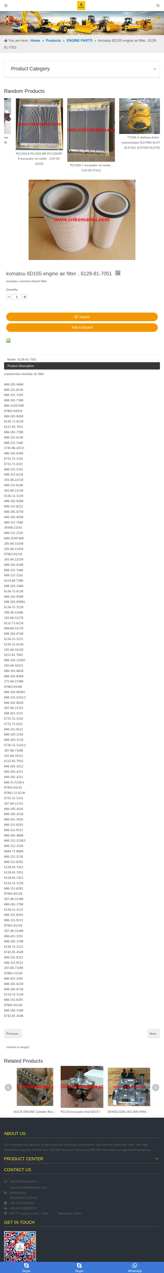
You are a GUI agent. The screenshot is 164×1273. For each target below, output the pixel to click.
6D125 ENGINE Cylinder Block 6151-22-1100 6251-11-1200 (35, 1111)
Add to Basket (82, 327)
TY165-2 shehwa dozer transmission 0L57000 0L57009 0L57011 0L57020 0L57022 (134, 142)
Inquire (84, 317)
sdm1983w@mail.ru (23, 1181)
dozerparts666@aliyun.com (28, 1187)
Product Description (20, 366)
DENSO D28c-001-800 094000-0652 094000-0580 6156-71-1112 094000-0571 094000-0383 (129, 1111)
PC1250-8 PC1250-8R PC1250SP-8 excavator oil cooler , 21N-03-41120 (30, 159)
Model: (11, 359)
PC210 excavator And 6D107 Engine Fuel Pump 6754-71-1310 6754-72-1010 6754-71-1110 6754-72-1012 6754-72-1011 (82, 1111)
